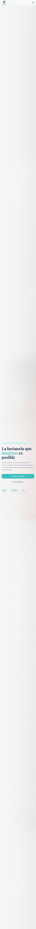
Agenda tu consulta (18, 476)
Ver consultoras (18, 482)
